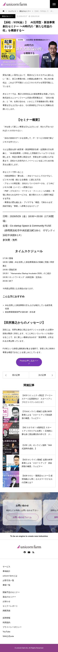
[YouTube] (29, 552)
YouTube (6, 632)
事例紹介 (6, 571)
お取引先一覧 (8, 580)
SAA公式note (8, 636)
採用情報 (6, 618)
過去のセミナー (7, 16)
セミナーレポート (10, 606)
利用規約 (6, 622)
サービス (6, 567)
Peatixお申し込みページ (29, 362)
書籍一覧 (6, 585)
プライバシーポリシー (12, 627)
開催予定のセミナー (11, 592)
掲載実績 (6, 611)
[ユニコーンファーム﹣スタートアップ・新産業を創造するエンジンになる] (15, 4)
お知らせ (6, 601)
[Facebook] (25, 552)
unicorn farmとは (10, 576)
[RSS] (33, 552)
